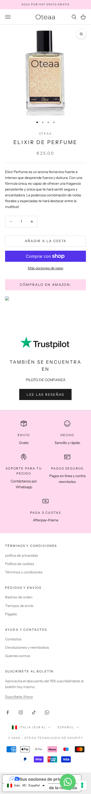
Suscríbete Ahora (19, 696)
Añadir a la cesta (45, 241)
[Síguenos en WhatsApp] (47, 712)
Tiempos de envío (19, 605)
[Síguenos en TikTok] (33, 712)
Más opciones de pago (45, 268)
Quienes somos (17, 655)
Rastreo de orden (18, 597)
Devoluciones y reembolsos (27, 647)
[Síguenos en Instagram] (20, 712)
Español (66, 727)
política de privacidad (21, 555)
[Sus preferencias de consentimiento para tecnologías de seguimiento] (82, 785)
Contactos (13, 639)
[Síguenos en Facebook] (7, 712)
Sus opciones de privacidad (47, 779)
